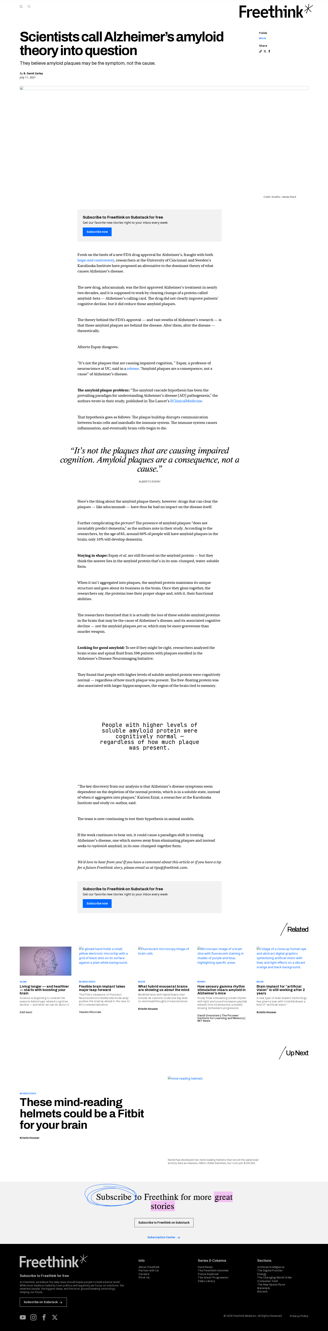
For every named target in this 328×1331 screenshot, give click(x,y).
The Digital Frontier (270, 1270)
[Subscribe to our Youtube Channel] (23, 1317)
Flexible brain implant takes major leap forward (102, 988)
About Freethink (149, 1267)
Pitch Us (144, 1277)
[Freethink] (276, 11)
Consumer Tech (267, 1281)
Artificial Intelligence (270, 1267)
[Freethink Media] (75, 1261)
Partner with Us (149, 1270)
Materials (263, 1288)
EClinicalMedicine (186, 401)
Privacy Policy (299, 1316)
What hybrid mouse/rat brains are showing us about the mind (163, 988)
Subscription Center (161, 1237)
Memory (201, 981)
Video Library (206, 1281)
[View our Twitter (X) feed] (55, 1317)
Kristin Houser (148, 1008)
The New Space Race (271, 1284)
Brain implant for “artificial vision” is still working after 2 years (281, 990)
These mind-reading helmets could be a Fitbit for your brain (82, 1113)
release (133, 368)
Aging (23, 981)
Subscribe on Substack (41, 1302)
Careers (144, 1274)
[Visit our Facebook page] (44, 1317)
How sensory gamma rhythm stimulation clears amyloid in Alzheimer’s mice (221, 990)
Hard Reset (205, 1267)
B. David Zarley (33, 73)
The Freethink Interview (213, 1270)
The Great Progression (213, 1277)
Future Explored (208, 1274)
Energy (261, 1274)
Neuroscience (87, 981)
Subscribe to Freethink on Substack (164, 1222)
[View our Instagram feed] (33, 1317)
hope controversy (95, 260)
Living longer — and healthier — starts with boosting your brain (44, 990)
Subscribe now (97, 231)
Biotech (262, 1291)
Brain (262, 38)
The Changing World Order (274, 1277)
